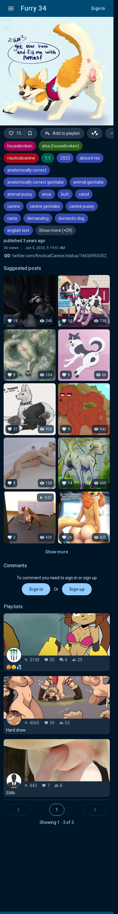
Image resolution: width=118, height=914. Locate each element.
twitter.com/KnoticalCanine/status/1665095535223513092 (61, 255)
